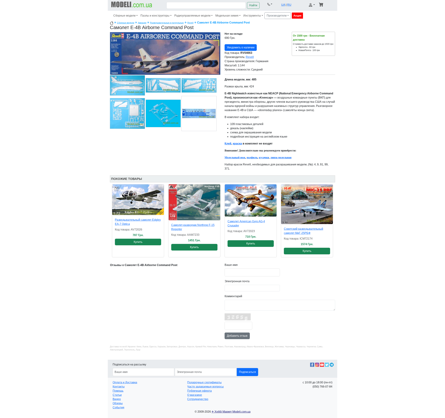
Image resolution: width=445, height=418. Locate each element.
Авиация (142, 23)
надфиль (252, 157)
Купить (138, 241)
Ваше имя (231, 264)
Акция (297, 15)
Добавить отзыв (237, 335)
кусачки (264, 157)
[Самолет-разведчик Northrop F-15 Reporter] (194, 202)
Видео (117, 399)
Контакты (119, 386)
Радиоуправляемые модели (192, 15)
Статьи (117, 394)
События (118, 407)
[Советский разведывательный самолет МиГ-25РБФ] (307, 204)
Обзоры (118, 403)
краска (237, 143)
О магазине (194, 394)
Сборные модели (124, 15)
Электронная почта (237, 281)
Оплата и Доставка (125, 382)
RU (289, 4)
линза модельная (281, 157)
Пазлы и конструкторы (154, 15)
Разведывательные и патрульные (167, 23)
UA (283, 4)
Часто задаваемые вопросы (205, 386)
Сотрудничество (197, 399)
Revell (190, 23)
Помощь (118, 390)
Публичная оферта (199, 390)
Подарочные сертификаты (204, 382)
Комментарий (233, 296)
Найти (253, 5)
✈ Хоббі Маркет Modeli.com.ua (231, 411)
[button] (269, 4)
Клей (228, 143)
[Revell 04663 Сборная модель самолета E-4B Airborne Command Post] (165, 53)
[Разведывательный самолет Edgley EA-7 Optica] (138, 199)
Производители (277, 15)
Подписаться (247, 371)
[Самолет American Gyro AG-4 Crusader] (251, 200)
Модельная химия (226, 15)
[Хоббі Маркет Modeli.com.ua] (131, 4)
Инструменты (252, 15)
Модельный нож (235, 157)
